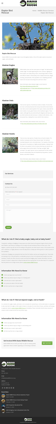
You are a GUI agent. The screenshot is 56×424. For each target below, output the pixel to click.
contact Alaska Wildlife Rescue (30, 262)
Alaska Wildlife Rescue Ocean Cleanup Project (17, 400)
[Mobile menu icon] (2, 3)
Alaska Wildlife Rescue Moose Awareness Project (17, 395)
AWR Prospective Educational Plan (14, 405)
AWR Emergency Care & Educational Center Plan (17, 410)
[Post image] (3, 396)
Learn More (48, 343)
